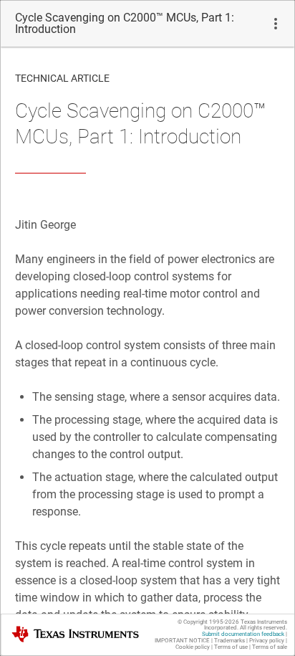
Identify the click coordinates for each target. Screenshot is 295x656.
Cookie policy (192, 647)
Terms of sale (269, 647)
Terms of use (231, 647)
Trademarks (229, 640)
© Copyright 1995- (208, 622)
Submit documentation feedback (243, 634)
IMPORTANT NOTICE (182, 640)
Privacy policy (266, 640)
